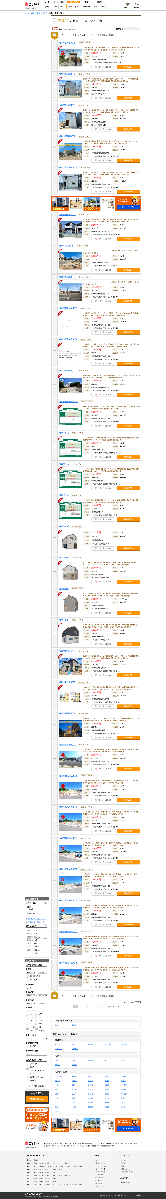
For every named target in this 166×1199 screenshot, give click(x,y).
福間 (57, 1025)
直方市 (90, 1076)
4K (40, 1027)
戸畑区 (90, 1044)
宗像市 (57, 1089)
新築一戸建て (100, 1169)
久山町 (57, 1103)
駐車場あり (34, 1064)
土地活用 (99, 1180)
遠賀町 (57, 1107)
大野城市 (124, 1085)
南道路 (32, 1067)
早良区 (74, 1065)
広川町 (107, 1107)
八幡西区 (75, 1049)
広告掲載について (127, 1172)
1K (31, 1014)
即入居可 (33, 1074)
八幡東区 (58, 1049)
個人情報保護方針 (105, 1195)
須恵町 (107, 1098)
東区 (57, 1060)
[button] (96, 203)
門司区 (57, 1044)
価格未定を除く (35, 976)
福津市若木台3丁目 (67, 43)
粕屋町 (74, 1103)
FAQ (122, 1166)
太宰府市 (75, 1089)
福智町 (123, 1107)
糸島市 (107, 1094)
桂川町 (74, 1107)
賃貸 (47, 6)
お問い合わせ (125, 1169)
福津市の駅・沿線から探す (37, 919)
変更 (45, 903)
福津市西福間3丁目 (67, 74)
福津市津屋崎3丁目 (67, 745)
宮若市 (123, 1089)
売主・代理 (33, 980)
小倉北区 (108, 1044)
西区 (122, 1060)
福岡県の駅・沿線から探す (37, 922)
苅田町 (57, 1111)
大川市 (107, 1081)
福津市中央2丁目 (66, 246)
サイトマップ (125, 1160)
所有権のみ (34, 1046)
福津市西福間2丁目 (67, 277)
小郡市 (74, 1085)
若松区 (74, 1044)
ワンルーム (34, 1011)
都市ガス (33, 1080)
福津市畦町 (64, 526)
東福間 (74, 1025)
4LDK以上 (41, 1030)
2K (40, 1017)
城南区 (57, 1065)
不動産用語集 (125, 1183)
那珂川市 (124, 1094)
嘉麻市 (57, 1094)
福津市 (107, 1089)
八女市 (74, 1081)
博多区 (74, 1060)
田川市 (123, 1076)
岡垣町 (123, 1103)
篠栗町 (74, 1098)
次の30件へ (112, 1007)
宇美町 (57, 1098)
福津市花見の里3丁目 (68, 167)
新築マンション (101, 1163)
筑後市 (90, 1081)
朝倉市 (74, 1094)
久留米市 (75, 1076)
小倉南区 (124, 1044)
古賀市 (90, 1089)
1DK (40, 1014)
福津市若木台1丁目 (67, 215)
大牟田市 (58, 1076)
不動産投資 (100, 1178)
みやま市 (91, 1094)
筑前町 (90, 1107)
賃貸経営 (99, 1183)
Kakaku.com (34, 1196)
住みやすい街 (99, 7)
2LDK (41, 1020)
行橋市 (123, 1081)
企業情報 (138, 1195)
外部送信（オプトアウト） (123, 1195)
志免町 (90, 1098)
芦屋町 (90, 1103)
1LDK (32, 1017)
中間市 (57, 1085)
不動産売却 (86, 7)
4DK (31, 1030)
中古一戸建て (100, 1172)
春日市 (107, 1085)
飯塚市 (107, 1076)
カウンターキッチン (37, 1070)
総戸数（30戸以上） (37, 1077)
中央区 (90, 1060)
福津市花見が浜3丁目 (68, 402)
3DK (40, 1024)
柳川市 (57, 1081)
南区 (106, 1060)
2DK (31, 1020)
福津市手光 (64, 433)
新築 (55, 6)
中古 (62, 6)
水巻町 (107, 1103)
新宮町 (123, 1098)
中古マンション (101, 1166)
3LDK (32, 1027)
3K (31, 1024)
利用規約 (124, 1163)
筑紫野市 (91, 1085)
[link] (37, 1119)
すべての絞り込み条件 (37, 1086)
